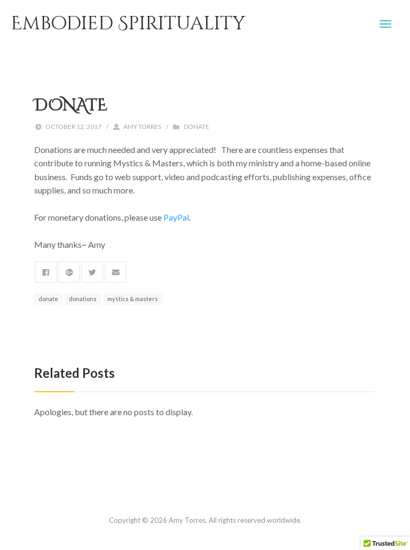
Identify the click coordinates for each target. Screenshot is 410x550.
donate (48, 298)
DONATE (196, 127)
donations (83, 298)
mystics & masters (132, 298)
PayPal (176, 217)
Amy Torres (142, 127)
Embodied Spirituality (128, 23)
